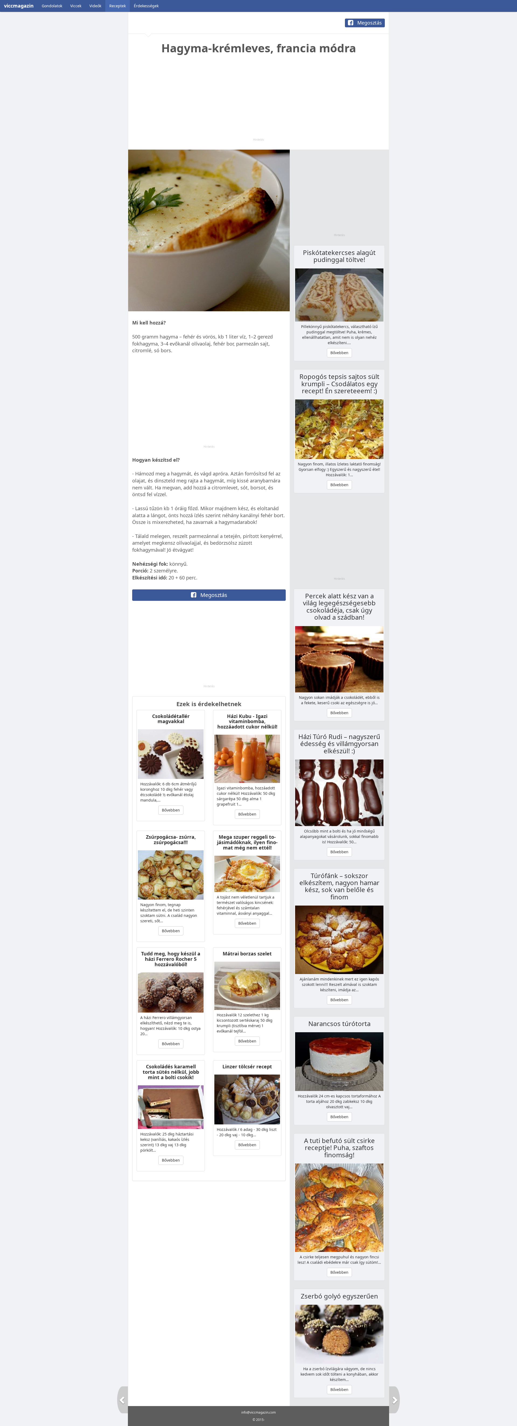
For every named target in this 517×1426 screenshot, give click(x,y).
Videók (95, 5)
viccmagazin (19, 5)
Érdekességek (146, 5)
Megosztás (369, 22)
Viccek (75, 5)
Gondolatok (52, 5)
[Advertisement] (258, 100)
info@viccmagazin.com (258, 1412)
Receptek (117, 5)
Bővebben (171, 810)
